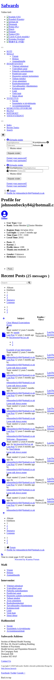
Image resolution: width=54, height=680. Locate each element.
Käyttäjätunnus (39, 142)
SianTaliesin (14, 449)
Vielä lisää (16, 93)
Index (9, 125)
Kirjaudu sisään (14, 153)
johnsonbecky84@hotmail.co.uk (21, 357)
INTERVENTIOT (15, 64)
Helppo (15, 59)
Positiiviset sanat (19, 73)
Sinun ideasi (17, 96)
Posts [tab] (10, 269)
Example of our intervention (19, 350)
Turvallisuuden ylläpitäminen (25, 86)
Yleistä (15, 56)
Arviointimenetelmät (21, 106)
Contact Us (6, 661)
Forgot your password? (17, 158)
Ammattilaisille (18, 61)
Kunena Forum (32, 559)
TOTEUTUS (12, 98)
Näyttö (15, 101)
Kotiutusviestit (18, 88)
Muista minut (15, 148)
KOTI (9, 51)
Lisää (14, 91)
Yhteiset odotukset (20, 66)
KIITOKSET (12, 113)
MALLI (10, 54)
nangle (16, 332)
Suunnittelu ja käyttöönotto (24, 103)
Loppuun (11, 302)
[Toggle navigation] (2, 121)
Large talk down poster (17, 368)
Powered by (20, 559)
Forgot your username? (17, 160)
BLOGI (10, 111)
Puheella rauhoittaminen (22, 71)
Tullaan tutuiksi (19, 78)
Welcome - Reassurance (17, 439)
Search (10, 130)
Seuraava (11, 300)
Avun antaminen (19, 81)
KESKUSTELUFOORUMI (19, 108)
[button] (15, 140)
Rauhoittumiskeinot (20, 83)
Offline (4, 218)
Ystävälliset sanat (19, 69)
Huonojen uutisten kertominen (25, 76)
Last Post (11, 335)
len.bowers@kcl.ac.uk (19, 337)
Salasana (36, 145)
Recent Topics (13, 127)
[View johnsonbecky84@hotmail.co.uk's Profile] (4, 215)
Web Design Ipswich (8, 668)
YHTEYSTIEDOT (15, 116)
